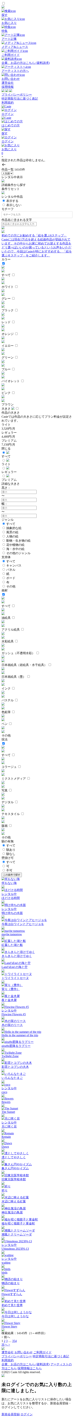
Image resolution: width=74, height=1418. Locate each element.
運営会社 (8, 82)
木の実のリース (12, 1025)
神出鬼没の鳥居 (12, 1212)
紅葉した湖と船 (12, 945)
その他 (10, 586)
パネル (10, 569)
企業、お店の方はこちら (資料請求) (26, 1364)
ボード (10, 578)
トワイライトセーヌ (15, 978)
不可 (9, 870)
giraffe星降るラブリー (16, 1045)
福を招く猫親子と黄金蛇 (18, 1223)
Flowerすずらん (12, 1294)
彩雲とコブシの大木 (15, 1066)
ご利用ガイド (42, 1352)
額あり (10, 849)
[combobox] (37, 214)
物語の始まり (11, 1283)
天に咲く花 (9, 1126)
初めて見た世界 (12, 1305)
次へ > (6, 1344)
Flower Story (9, 1326)
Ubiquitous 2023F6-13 (15, 1248)
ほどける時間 (11, 898)
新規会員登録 (11, 1414)
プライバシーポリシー (17, 94)
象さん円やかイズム (15, 1168)
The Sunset (8, 1111)
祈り (5, 1190)
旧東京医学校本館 (14, 1179)
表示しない (13, 205)
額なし (10, 853)
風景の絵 (12, 532)
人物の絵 (12, 536)
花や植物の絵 (15, 544)
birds (4, 1272)
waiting (6, 1262)
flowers (6, 1102)
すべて (10, 523)
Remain (6, 1136)
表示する (12, 200)
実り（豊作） (11, 989)
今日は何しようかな (15, 1316)
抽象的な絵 (13, 528)
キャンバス (13, 565)
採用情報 (8, 86)
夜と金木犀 (9, 1000)
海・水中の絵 (15, 549)
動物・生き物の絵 (18, 540)
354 (14, 1341)
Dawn (5, 1146)
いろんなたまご (12, 1077)
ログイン (26, 1414)
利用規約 (8, 102)
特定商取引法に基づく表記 (20, 98)
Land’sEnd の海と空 (15, 967)
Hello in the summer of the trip (20, 1035)
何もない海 (9, 883)
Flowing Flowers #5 (14, 1014)
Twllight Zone (10, 1056)
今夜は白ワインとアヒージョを (23, 924)
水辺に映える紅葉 (14, 1201)
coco (4, 1092)
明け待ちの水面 (12, 913)
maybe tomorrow (12, 934)
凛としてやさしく (14, 1157)
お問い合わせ (23, 1352)
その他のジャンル (18, 553)
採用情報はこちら (29, 1368)
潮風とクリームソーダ (17, 1234)
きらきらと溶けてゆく (17, 956)
